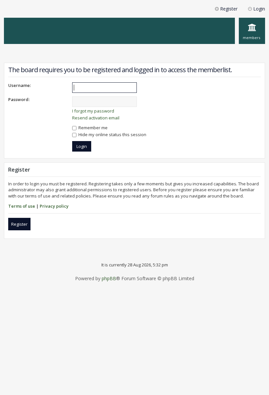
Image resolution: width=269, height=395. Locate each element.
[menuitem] (252, 31)
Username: (19, 85)
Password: (19, 99)
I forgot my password (93, 111)
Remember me (92, 128)
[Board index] (44, 21)
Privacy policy (54, 206)
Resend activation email (95, 118)
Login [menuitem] (259, 9)
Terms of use (21, 206)
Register (19, 224)
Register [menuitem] (229, 9)
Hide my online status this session (111, 134)
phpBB (109, 278)
